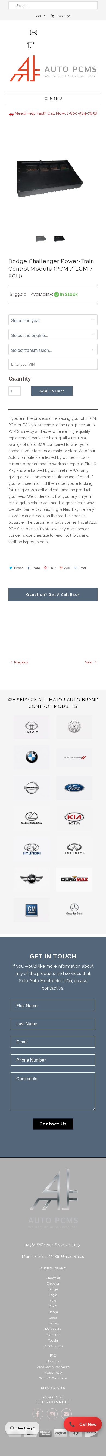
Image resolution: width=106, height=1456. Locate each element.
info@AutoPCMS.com (57, 32)
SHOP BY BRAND (53, 1268)
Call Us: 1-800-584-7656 (57, 44)
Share (36, 568)
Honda (53, 1312)
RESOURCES (53, 1346)
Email (83, 568)
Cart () (63, 16)
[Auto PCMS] (53, 70)
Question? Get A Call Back (53, 595)
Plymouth (53, 1335)
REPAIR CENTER (53, 1388)
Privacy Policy (53, 1373)
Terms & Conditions (53, 1378)
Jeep (53, 1318)
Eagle (53, 1295)
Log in (40, 16)
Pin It (52, 568)
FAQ (53, 1355)
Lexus (53, 1323)
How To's (53, 1361)
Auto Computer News (53, 1367)
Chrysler (53, 1283)
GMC (53, 1306)
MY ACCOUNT (53, 1397)
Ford (53, 1301)
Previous (20, 662)
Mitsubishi (53, 1329)
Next (89, 662)
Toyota (53, 1340)
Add (67, 568)
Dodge (53, 1289)
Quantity (19, 378)
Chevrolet (53, 1278)
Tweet (18, 568)
